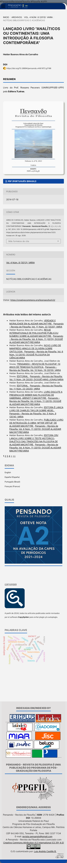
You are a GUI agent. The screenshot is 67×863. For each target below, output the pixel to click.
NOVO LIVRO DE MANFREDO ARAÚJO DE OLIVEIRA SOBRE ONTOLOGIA (35, 348)
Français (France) (12, 486)
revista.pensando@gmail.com (37, 836)
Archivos (17, 17)
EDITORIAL (23, 376)
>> (14, 456)
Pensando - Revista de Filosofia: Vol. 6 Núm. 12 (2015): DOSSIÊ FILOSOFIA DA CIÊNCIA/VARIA (36, 354)
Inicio (6, 17)
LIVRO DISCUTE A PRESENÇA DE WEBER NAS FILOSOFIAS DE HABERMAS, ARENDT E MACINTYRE (35, 394)
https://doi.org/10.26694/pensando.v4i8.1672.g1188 (29, 68)
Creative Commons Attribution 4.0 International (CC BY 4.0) (33, 842)
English (8, 472)
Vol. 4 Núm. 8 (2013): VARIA (38, 17)
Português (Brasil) (12, 482)
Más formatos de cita (18, 241)
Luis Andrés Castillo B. (45, 851)
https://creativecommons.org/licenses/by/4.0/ (32, 300)
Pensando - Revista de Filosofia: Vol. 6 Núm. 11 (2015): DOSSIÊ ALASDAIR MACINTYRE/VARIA (36, 339)
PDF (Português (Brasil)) (21, 181)
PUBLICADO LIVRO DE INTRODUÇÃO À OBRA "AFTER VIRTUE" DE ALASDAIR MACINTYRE (36, 422)
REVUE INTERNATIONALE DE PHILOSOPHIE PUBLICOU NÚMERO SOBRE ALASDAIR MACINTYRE (33, 332)
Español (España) (12, 477)
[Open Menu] (3, 6)
